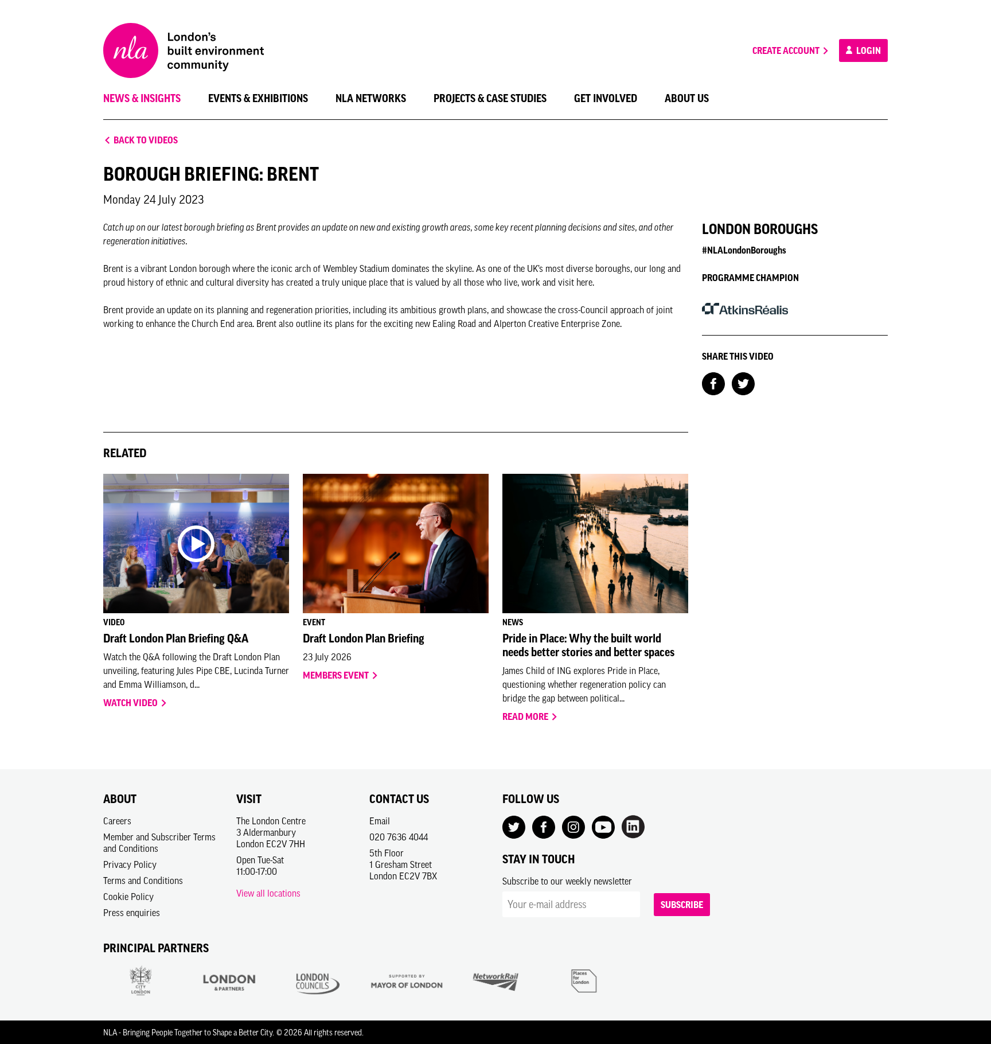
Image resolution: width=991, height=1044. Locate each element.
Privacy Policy (130, 864)
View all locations (268, 893)
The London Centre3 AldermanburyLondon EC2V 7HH (271, 832)
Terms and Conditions (143, 880)
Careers (117, 821)
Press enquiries (131, 912)
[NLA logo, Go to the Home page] (183, 50)
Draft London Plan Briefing (363, 638)
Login (868, 50)
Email (379, 821)
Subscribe (682, 904)
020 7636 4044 (398, 837)
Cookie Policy (128, 896)
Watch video (131, 703)
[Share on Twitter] (743, 382)
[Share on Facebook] (713, 382)
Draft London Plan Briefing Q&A (175, 638)
